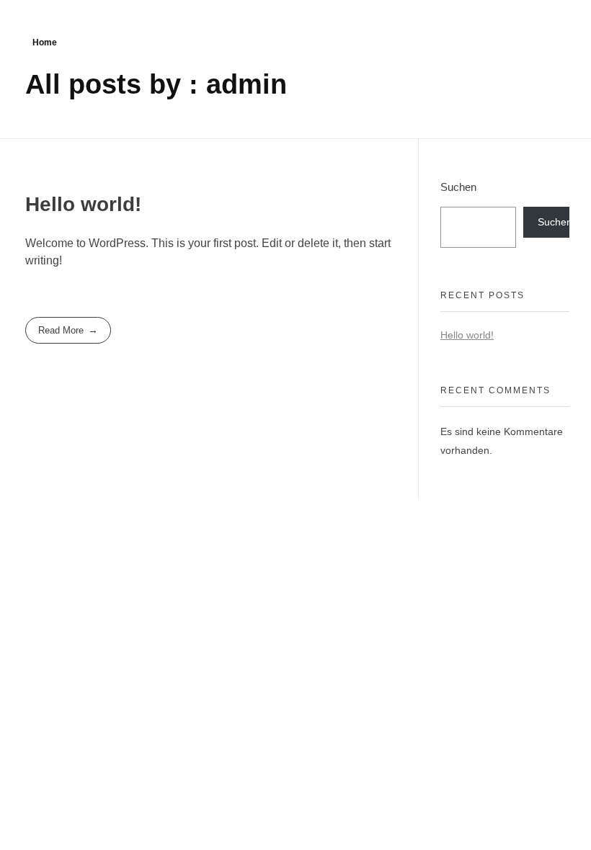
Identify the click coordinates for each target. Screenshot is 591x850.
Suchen (458, 187)
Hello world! (83, 204)
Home (44, 42)
